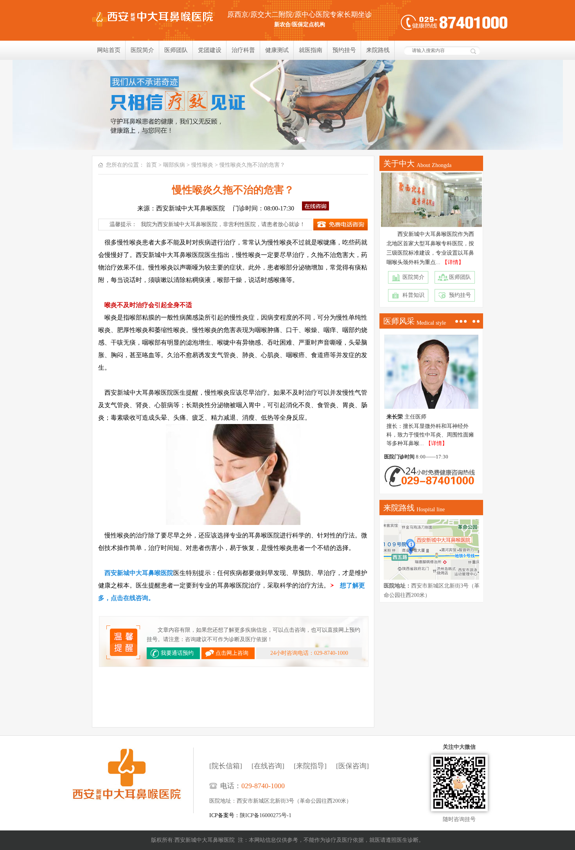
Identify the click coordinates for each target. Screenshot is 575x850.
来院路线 (378, 50)
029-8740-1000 (263, 786)
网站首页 (108, 50)
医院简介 (142, 50)
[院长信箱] (225, 766)
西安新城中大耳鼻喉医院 (132, 780)
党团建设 (209, 50)
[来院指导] (310, 766)
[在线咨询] (268, 766)
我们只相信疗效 (287, 105)
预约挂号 (344, 50)
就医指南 (310, 50)
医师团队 (176, 50)
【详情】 (453, 262)
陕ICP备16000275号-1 (265, 815)
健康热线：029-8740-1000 (454, 22)
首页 (151, 165)
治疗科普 (243, 50)
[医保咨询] (352, 766)
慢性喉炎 (202, 165)
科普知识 (413, 295)
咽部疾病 (174, 165)
